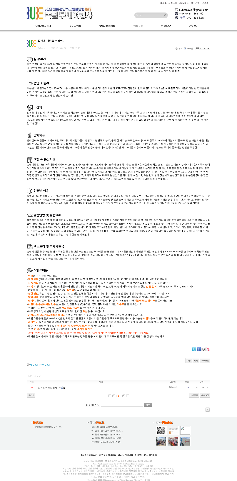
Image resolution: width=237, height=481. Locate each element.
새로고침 (205, 395)
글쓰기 (31, 395)
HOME (163, 3)
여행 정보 (138, 25)
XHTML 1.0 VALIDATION (146, 455)
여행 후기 (193, 25)
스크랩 (190, 48)
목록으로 (205, 360)
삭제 (196, 360)
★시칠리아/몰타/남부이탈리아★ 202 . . (107, 431)
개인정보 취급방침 (107, 455)
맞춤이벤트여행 (107, 25)
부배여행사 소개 (43, 25)
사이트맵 (172, 3)
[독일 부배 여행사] (59, 19)
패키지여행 (75, 25)
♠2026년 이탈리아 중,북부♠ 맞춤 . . (104, 427)
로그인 (205, 3)
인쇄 (180, 48)
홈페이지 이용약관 (88, 455)
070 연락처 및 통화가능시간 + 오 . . (48, 427)
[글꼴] (198, 48)
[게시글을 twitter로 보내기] (194, 349)
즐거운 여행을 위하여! (49, 387)
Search (164, 15)
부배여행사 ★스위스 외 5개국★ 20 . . (106, 442)
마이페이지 (184, 3)
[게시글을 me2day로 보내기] (203, 349)
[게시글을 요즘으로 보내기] (208, 349)
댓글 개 (34, 365)
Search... (140, 15)
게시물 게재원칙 (125, 455)
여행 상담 (165, 25)
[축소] (208, 48)
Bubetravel (173, 387)
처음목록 (194, 395)
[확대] (204, 48)
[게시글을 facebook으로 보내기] (199, 349)
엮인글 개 (45, 365)
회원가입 (195, 3)
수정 (189, 360)
